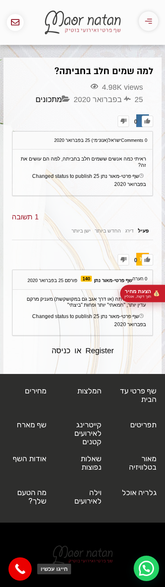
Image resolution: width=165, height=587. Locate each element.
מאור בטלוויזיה (143, 463)
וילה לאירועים (88, 497)
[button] (146, 568)
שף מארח (32, 424)
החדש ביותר (108, 231)
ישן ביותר (81, 231)
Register (99, 350)
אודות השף (30, 458)
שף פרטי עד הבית (138, 395)
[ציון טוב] (147, 121)
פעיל (143, 231)
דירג (129, 231)
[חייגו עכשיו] (20, 569)
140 (86, 278)
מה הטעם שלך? (32, 497)
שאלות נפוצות (91, 463)
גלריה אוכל (139, 492)
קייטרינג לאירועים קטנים (88, 433)
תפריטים (143, 424)
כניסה (61, 350)
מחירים (36, 391)
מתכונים (49, 99)
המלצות (89, 391)
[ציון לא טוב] (123, 121)
